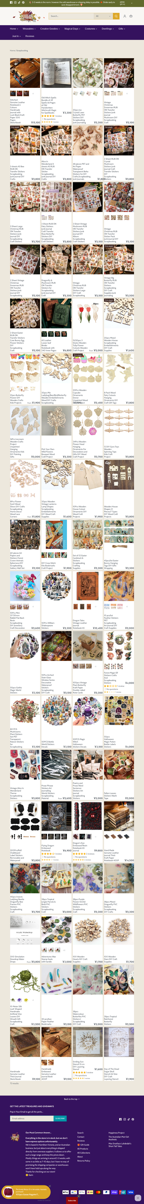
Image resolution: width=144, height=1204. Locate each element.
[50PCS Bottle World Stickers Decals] (56, 711)
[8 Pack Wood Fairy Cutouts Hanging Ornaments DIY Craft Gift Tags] (119, 368)
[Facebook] (11, 2)
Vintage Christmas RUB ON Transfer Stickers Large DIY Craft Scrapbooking (79, 289)
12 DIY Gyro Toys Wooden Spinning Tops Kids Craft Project (111, 451)
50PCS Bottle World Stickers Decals (47, 744)
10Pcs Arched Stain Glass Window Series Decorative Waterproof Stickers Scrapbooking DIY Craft (48, 684)
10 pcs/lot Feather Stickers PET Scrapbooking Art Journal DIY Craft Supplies (111, 621)
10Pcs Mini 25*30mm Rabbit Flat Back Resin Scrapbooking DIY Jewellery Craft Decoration (17, 620)
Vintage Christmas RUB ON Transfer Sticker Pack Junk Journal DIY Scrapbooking (111, 235)
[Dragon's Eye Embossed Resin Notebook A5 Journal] (88, 816)
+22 (64, 950)
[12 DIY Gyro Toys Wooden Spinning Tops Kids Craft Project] (119, 421)
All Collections (83, 1153)
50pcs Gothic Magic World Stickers (16, 690)
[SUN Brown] (64, 334)
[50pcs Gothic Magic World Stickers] (25, 646)
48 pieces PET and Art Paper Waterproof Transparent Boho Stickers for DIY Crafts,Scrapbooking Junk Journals (82, 171)
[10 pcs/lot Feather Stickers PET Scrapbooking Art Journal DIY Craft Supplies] (119, 586)
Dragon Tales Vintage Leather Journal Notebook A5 (80, 624)
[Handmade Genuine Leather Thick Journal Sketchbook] (25, 1042)
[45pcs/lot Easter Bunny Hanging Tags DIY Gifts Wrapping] (119, 535)
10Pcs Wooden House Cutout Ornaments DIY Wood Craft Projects (80, 511)
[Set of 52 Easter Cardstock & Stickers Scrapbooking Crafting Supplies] (88, 535)
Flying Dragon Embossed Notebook (47, 848)
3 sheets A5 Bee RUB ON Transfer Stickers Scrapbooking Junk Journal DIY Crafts (17, 172)
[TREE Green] (44, 334)
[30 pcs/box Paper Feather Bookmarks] (56, 980)
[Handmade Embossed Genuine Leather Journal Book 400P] (56, 1042)
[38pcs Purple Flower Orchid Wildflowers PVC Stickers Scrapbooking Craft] (88, 878)
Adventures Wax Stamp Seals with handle (48, 959)
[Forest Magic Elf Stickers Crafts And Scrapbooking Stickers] (119, 646)
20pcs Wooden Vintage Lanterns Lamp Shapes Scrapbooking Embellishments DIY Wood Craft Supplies (48, 509)
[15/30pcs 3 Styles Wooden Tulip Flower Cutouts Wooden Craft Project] (88, 313)
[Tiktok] (19, 2)
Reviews (81, 1141)
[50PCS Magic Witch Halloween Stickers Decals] (88, 711)
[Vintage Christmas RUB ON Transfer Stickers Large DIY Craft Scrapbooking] (88, 259)
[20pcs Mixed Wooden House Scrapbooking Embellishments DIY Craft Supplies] (119, 313)
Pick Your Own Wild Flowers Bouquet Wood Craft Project (48, 453)
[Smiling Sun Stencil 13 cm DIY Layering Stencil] (88, 1042)
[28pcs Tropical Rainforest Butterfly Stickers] (119, 980)
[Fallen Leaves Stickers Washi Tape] (119, 765)
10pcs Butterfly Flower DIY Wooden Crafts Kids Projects (17, 399)
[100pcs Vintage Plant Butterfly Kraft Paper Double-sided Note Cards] (88, 646)
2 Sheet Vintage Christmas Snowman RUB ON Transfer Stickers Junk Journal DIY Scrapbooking (17, 288)
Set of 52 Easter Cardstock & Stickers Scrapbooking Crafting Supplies (80, 561)
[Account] (125, 16)
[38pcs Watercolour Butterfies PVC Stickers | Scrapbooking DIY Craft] (88, 980)
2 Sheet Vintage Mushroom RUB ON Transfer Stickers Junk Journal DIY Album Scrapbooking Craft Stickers (80, 233)
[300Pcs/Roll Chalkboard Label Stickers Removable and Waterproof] (25, 816)
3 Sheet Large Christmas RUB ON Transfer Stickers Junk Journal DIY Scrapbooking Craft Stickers (16, 234)
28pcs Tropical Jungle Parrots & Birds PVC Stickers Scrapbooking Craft (48, 905)
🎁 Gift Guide (83, 1145)
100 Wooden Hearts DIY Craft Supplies (80, 959)
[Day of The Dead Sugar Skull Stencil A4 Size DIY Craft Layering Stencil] (119, 1042)
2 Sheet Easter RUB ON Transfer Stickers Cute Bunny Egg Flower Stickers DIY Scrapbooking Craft (17, 342)
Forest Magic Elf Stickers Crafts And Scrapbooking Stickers (111, 678)
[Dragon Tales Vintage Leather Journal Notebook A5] (88, 586)
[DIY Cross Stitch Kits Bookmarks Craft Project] (56, 535)
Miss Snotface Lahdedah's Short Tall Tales (120, 1145)
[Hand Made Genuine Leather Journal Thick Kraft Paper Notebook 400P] (119, 816)
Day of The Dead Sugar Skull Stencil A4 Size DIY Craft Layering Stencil (111, 1074)
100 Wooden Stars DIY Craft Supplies (110, 959)
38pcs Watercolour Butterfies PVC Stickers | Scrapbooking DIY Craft (79, 1017)
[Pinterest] (23, 2)
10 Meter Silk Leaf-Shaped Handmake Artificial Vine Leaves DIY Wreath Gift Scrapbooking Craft (16, 1015)
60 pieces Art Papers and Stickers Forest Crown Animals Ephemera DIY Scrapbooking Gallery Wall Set (17, 560)
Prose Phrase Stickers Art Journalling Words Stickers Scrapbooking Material (48, 792)
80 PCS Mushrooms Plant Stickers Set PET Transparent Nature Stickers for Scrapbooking (17, 738)
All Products (82, 1148)
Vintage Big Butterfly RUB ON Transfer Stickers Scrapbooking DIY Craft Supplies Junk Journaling (110, 287)
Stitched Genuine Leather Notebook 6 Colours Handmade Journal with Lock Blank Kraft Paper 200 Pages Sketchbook (17, 111)
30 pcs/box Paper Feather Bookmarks (47, 1021)
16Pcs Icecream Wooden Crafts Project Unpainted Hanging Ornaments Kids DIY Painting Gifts (17, 448)
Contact (80, 1137)
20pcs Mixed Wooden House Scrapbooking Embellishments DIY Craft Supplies (111, 344)
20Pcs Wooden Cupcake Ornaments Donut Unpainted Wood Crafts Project (80, 396)
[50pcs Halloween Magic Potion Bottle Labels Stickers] (119, 711)
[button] (72, 1200)
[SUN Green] (51, 334)
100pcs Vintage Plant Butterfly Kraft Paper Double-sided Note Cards (80, 687)
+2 (95, 837)
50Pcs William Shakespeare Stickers (47, 625)
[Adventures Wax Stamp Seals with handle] (56, 930)
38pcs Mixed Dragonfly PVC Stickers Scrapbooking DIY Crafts (110, 907)
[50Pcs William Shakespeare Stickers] (56, 586)
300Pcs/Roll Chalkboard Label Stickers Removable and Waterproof (17, 855)
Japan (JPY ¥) (122, 3)
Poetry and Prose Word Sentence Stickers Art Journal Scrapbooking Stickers (79, 791)
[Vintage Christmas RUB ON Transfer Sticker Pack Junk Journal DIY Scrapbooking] (119, 197)
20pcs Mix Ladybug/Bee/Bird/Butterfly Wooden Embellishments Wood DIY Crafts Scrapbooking (53, 397)
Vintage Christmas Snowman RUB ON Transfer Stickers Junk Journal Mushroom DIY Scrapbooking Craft (111, 112)
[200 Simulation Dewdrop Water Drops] (25, 930)
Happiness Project (116, 1133)
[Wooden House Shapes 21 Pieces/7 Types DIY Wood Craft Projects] (119, 475)
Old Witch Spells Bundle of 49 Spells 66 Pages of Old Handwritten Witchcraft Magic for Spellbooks (48, 105)
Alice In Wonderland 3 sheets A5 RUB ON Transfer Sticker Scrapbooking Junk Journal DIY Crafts (48, 170)
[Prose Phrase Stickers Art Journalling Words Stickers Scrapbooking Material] (56, 765)
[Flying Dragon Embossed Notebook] (56, 816)
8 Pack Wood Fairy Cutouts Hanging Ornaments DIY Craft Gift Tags (111, 397)
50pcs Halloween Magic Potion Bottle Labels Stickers (110, 741)
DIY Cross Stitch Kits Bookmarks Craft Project (48, 565)
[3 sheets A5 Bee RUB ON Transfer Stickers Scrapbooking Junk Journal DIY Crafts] (25, 140)
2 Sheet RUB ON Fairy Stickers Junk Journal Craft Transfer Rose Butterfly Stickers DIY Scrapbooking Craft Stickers (48, 233)
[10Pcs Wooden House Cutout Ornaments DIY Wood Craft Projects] (88, 475)
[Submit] (116, 16)
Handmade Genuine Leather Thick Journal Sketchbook (17, 1075)
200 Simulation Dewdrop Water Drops (17, 959)
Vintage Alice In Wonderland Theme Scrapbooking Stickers (17, 793)
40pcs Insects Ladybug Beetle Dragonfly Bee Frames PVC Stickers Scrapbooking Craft (17, 904)
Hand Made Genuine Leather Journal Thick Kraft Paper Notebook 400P (111, 855)
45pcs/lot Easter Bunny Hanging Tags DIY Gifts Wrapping (111, 564)
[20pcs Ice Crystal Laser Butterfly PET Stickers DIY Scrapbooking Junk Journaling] (88, 73)
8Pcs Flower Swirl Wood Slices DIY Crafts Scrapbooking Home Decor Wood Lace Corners (17, 509)
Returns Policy (83, 1161)
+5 (127, 93)
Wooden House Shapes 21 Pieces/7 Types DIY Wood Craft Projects (111, 511)
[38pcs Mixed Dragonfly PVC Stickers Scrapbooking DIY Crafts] (119, 878)
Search (80, 1133)
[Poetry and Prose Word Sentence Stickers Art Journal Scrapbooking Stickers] (88, 765)
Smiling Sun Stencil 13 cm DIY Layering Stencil (79, 1065)
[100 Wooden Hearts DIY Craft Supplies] (88, 930)
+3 (33, 93)
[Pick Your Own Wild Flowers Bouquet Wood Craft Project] (56, 421)
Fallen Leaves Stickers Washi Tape (110, 796)
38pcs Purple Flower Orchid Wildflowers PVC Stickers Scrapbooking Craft (80, 905)
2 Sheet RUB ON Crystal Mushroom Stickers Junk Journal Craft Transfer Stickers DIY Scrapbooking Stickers (111, 169)
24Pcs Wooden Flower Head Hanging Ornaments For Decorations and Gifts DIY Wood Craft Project (80, 449)
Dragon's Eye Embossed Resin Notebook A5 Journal (80, 847)
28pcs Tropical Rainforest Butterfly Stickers (110, 1020)
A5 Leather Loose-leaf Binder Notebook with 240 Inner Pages (48, 345)
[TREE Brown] (57, 334)
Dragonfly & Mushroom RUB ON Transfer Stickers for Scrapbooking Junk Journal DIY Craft (48, 288)
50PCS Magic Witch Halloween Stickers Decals (79, 743)
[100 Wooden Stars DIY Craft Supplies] (119, 930)
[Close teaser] (78, 1196)
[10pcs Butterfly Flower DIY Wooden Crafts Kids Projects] (25, 368)
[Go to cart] (131, 16)
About (80, 1156)
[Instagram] (15, 2)
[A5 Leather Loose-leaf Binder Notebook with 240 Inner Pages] (56, 313)
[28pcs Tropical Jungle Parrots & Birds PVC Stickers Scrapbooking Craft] (56, 878)
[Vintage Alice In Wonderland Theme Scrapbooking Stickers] (25, 765)
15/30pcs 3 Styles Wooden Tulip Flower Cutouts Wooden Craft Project (80, 345)
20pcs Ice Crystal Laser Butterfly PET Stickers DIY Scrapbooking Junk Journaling (79, 116)
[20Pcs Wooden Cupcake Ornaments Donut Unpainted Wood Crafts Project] (88, 368)
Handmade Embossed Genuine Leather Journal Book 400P (48, 1074)
